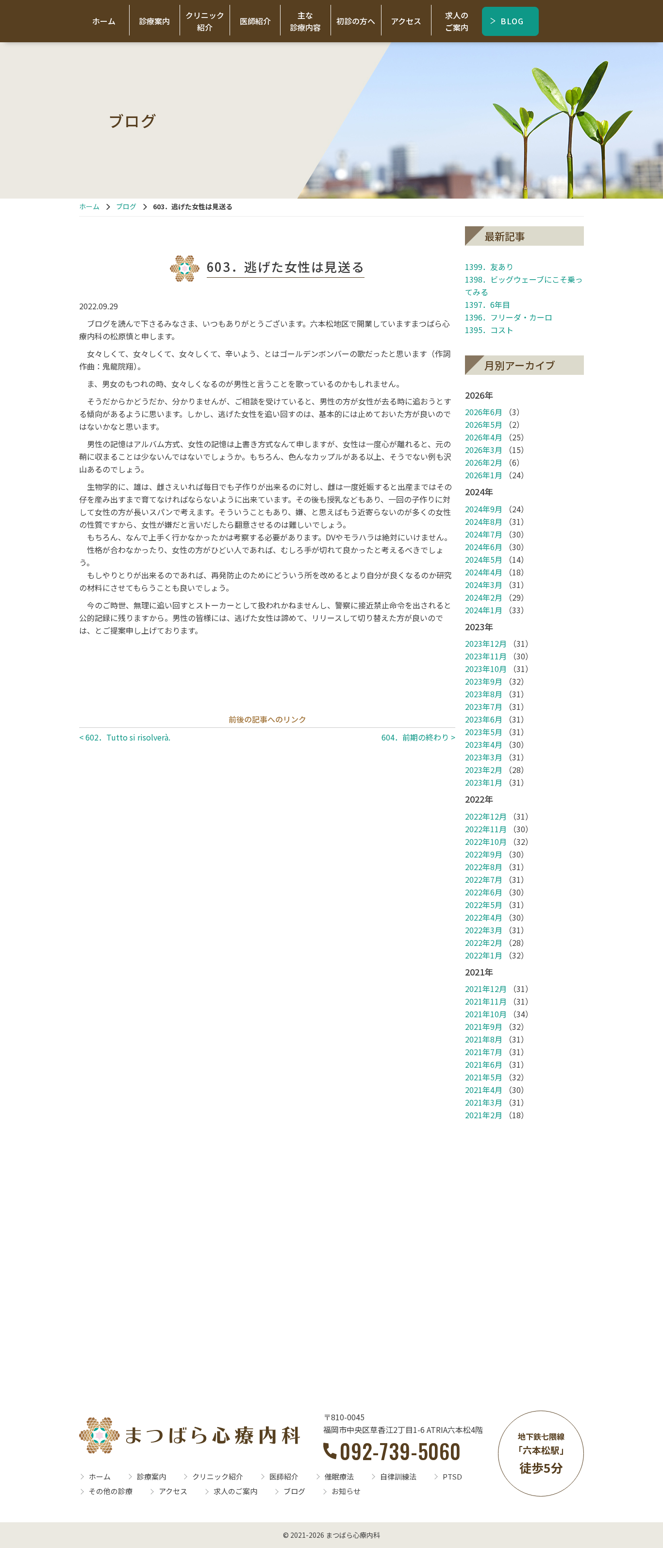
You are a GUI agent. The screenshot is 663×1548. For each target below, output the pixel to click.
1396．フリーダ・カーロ (508, 317)
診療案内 (154, 21)
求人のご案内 (456, 21)
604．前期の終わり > (418, 737)
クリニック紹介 (204, 21)
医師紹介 (255, 21)
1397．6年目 (487, 304)
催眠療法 (339, 1476)
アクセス (406, 21)
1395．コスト (489, 330)
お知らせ (346, 1491)
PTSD (452, 1476)
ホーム (104, 21)
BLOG (512, 21)
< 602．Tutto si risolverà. (124, 737)
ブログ (126, 206)
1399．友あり (489, 266)
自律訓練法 (398, 1476)
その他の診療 (111, 1491)
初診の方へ (355, 21)
